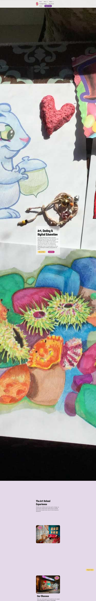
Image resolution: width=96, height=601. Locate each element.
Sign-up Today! (41, 251)
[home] (37, 4)
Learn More (51, 251)
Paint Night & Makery (43, 3)
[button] (45, 2)
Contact (40, 6)
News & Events (51, 3)
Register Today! (48, 6)
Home (40, 1)
